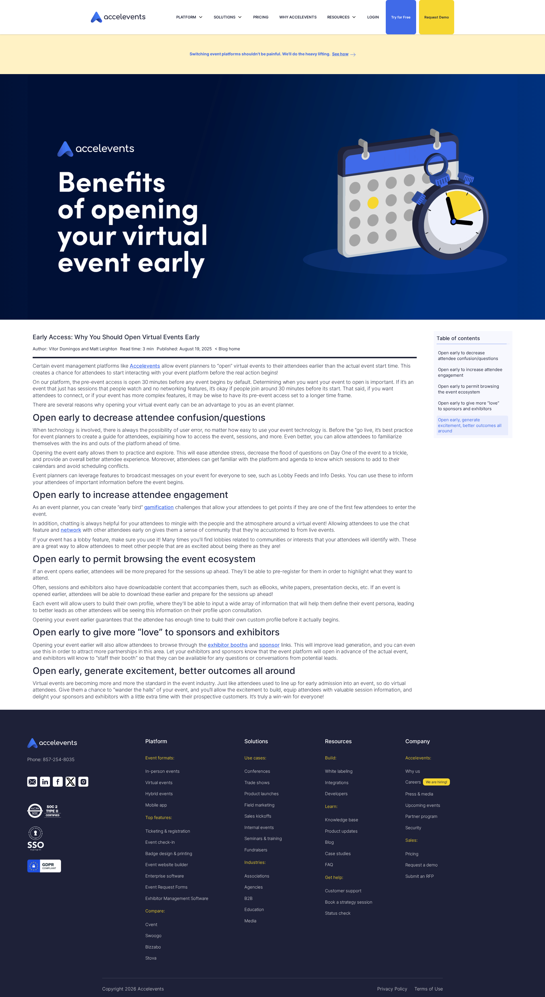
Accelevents (145, 366)
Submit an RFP (419, 876)
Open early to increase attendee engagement (471, 372)
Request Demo (436, 17)
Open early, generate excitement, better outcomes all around (470, 425)
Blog (329, 842)
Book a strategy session (348, 902)
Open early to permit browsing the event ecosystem (469, 389)
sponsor (269, 645)
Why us (412, 771)
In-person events (162, 771)
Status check (338, 913)
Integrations (337, 782)
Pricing (411, 853)
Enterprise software (164, 876)
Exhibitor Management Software (176, 898)
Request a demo (421, 865)
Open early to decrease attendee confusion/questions (468, 355)
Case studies (338, 853)
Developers (336, 793)
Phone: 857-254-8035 (51, 759)
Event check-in (160, 842)
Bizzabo (153, 947)
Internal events (259, 827)
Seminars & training (263, 838)
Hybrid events (159, 793)
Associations (256, 876)
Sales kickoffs (257, 816)
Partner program (421, 816)
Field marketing (259, 805)
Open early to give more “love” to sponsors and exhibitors (469, 406)
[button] (189, 17)
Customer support (343, 890)
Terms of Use (428, 989)
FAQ (329, 864)
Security (413, 827)
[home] (132, 17)
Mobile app (156, 805)
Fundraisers (255, 850)
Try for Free (400, 17)
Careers (413, 782)
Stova (150, 958)
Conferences (257, 771)
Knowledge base (341, 819)
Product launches (261, 793)
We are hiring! (436, 782)
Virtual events (159, 782)
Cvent (151, 924)
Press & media (419, 794)
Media (250, 920)
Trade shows (257, 782)
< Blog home (227, 349)
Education (254, 909)
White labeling (339, 771)
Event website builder (166, 864)
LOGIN (373, 17)
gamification (159, 507)
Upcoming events (422, 805)
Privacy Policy (392, 989)
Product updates (341, 831)
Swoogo (153, 935)
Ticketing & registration (167, 831)
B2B (248, 898)
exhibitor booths (228, 645)
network (71, 530)
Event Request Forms (166, 887)
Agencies (253, 887)
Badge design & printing (168, 853)
